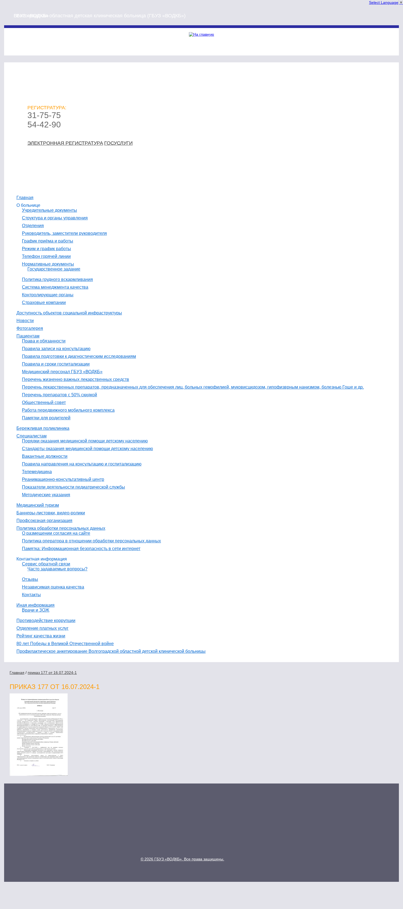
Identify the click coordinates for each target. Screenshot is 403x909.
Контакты (31, 594)
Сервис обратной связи (46, 564)
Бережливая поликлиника (42, 428)
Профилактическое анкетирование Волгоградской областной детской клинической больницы (111, 651)
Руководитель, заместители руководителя (64, 233)
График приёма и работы (47, 241)
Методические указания (46, 494)
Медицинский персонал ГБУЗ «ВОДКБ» (62, 371)
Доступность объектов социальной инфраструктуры (69, 313)
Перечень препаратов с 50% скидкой (59, 394)
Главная (24, 197)
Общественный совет (44, 402)
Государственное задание (53, 269)
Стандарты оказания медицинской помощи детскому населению (87, 448)
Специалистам (31, 436)
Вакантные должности (44, 456)
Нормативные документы (48, 264)
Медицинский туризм (37, 505)
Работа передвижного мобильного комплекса (68, 410)
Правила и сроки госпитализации (56, 364)
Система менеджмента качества (55, 287)
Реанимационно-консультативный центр (63, 479)
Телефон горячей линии (46, 256)
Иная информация (35, 605)
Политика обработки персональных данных (60, 528)
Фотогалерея (29, 328)
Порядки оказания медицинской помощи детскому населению (85, 441)
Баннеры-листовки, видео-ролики (50, 513)
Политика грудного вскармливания (57, 279)
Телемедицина (37, 471)
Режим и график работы (46, 248)
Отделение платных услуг (42, 628)
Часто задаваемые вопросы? (57, 569)
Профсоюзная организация (44, 520)
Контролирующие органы (47, 294)
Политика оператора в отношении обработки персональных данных (91, 541)
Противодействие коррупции (45, 620)
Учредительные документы (49, 210)
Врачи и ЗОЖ (35, 610)
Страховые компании (44, 302)
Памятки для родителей (46, 418)
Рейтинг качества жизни (40, 636)
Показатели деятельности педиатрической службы (73, 487)
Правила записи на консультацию (56, 348)
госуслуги (118, 143)
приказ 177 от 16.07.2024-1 (52, 672)
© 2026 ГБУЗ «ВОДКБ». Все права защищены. (182, 859)
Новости (25, 320)
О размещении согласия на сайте (56, 533)
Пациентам (27, 336)
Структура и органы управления (55, 218)
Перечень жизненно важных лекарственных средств (75, 379)
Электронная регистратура (65, 143)
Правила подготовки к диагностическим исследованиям (79, 356)
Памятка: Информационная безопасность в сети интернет (81, 548)
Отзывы (30, 579)
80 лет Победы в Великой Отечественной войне (65, 643)
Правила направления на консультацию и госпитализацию (81, 464)
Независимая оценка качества (53, 587)
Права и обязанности (44, 341)
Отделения (33, 225)
